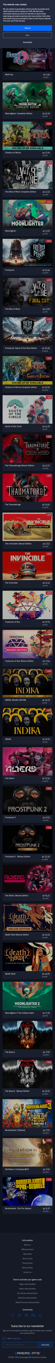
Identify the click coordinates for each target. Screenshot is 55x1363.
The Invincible (11, 582)
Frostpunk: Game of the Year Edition (21, 348)
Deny (27, 35)
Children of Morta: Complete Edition (21, 387)
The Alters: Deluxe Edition (16, 895)
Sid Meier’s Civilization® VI (17, 1169)
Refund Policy (27, 1267)
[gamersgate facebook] (12, 1315)
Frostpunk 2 (10, 817)
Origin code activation (27, 1284)
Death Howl (10, 973)
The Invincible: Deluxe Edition (18, 543)
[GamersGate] (27, 1354)
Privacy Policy (27, 1263)
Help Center (27, 1254)
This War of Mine (12, 309)
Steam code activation (27, 1288)
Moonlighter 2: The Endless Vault (19, 1012)
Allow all (27, 28)
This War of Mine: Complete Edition (20, 191)
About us (27, 1245)
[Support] (40, 1315)
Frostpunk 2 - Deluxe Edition (17, 856)
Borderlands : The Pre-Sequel (18, 1208)
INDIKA (8, 739)
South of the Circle (13, 426)
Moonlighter (10, 230)
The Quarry (10, 1052)
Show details (27, 42)
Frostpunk (9, 270)
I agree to (14, 1338)
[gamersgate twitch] (26, 1315)
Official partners (27, 1249)
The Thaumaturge (13, 504)
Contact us (27, 1272)
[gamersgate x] (19, 1315)
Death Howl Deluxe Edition (17, 934)
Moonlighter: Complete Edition (18, 113)
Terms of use (27, 1258)
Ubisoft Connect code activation (27, 1302)
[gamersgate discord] (33, 1315)
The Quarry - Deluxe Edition (17, 1091)
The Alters (9, 778)
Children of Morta (13, 152)
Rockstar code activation (27, 1298)
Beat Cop (9, 74)
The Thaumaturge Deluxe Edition (19, 465)
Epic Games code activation (27, 1293)
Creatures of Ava (12, 621)
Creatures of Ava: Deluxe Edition (19, 661)
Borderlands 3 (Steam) (15, 1130)
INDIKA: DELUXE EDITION (15, 700)
